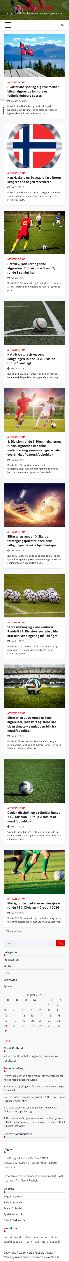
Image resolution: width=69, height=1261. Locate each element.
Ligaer (7, 973)
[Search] (62, 25)
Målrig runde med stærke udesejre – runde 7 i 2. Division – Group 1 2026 (33, 905)
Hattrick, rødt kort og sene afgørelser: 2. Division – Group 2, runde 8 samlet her (31, 268)
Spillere (8, 986)
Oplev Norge (10, 979)
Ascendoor (21, 1257)
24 (6, 1026)
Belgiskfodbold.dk (13, 1196)
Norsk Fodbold (34, 8)
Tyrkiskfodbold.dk (13, 1214)
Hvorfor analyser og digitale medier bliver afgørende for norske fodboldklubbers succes (33, 91)
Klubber (8, 966)
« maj (7, 1040)
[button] (3, 109)
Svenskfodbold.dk (13, 1208)
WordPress (52, 1257)
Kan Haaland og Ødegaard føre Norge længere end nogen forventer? (34, 179)
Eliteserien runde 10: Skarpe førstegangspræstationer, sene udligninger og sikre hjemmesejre (31, 541)
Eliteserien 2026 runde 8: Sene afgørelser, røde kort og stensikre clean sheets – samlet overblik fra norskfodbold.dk (31, 724)
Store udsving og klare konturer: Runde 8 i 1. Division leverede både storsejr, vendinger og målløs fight (32, 631)
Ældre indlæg (14, 931)
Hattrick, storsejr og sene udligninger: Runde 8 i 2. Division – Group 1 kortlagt (32, 359)
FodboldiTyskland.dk (14, 1220)
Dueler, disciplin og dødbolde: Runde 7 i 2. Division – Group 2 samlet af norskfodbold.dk (33, 817)
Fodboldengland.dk (14, 1202)
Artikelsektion (16, 82)
